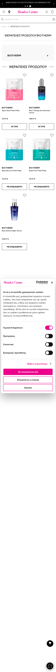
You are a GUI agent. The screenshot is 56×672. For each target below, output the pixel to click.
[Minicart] (52, 11)
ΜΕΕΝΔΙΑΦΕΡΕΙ (14, 187)
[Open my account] (46, 11)
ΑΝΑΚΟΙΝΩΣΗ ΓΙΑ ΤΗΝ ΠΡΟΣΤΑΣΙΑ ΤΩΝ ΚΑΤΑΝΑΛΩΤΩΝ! (28, 3)
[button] (2, 19)
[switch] (49, 336)
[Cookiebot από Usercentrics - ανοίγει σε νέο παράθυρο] (36, 282)
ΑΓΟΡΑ (14, 126)
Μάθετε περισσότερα (37, 364)
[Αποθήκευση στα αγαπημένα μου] (24, 75)
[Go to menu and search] (3, 11)
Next (54, 4)
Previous (2, 4)
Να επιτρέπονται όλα (28, 372)
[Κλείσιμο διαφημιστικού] (52, 282)
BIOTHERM (7, 108)
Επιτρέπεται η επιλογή (28, 380)
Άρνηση (28, 388)
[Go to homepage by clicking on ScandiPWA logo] (28, 11)
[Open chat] (49, 666)
